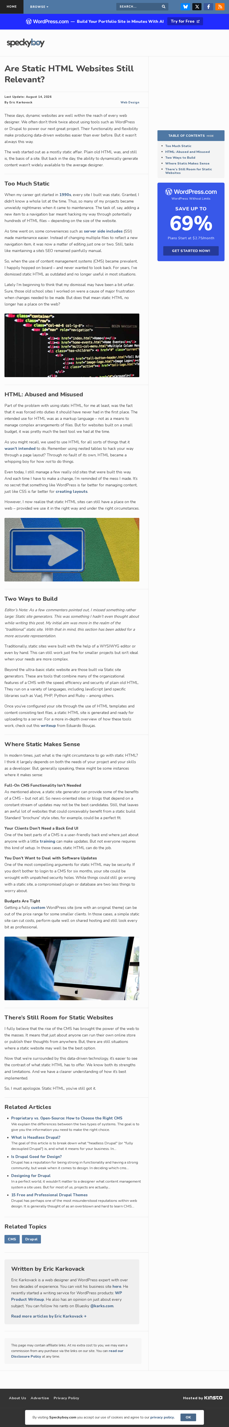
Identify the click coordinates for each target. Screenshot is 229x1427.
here (116, 1286)
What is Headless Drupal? (35, 1137)
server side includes (103, 231)
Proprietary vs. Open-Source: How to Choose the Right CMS (66, 1118)
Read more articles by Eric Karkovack (47, 1316)
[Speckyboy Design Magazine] (26, 46)
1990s (65, 194)
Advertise (40, 1398)
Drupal (31, 1239)
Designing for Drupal (31, 1175)
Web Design (130, 102)
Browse (37, 7)
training (47, 841)
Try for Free (183, 21)
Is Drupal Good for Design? (36, 1156)
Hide (210, 136)
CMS (12, 1239)
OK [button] (188, 1417)
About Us (17, 1398)
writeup (48, 725)
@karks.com (101, 1306)
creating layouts (71, 491)
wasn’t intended (20, 448)
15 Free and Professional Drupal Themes (49, 1195)
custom (38, 907)
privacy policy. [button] (162, 1417)
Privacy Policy (66, 1398)
